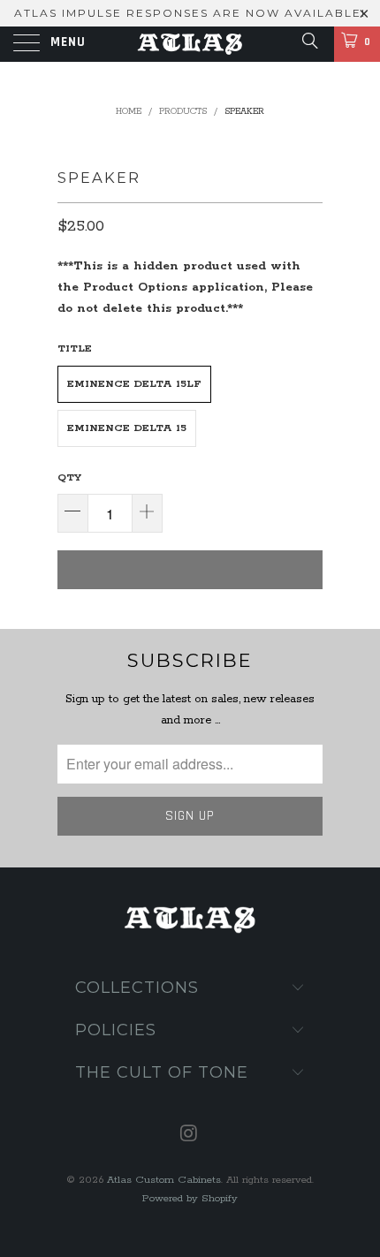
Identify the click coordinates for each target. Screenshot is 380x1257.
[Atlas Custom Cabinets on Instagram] (189, 1136)
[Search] (309, 42)
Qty (69, 477)
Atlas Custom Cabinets (164, 1179)
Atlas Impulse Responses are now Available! (190, 12)
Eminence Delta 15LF (134, 383)
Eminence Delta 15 (126, 428)
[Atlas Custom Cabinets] (190, 44)
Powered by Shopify (190, 1198)
